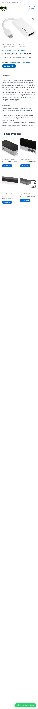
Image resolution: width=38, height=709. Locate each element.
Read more (7, 166)
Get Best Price (9, 66)
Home (4, 44)
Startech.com (11, 44)
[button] (33, 19)
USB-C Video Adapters (19, 50)
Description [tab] (6, 75)
